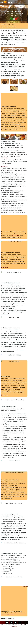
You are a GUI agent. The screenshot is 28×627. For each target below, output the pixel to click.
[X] (19, 622)
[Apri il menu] (26, 2)
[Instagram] (15, 622)
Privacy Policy (14, 626)
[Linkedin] (11, 622)
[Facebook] (7, 622)
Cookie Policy (24, 624)
